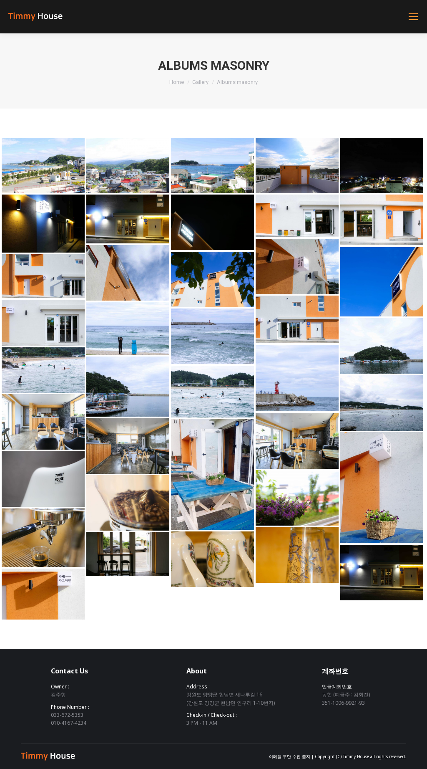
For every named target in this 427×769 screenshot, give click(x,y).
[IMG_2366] (381, 403)
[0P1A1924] (127, 446)
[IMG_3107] (127, 503)
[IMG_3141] (297, 216)
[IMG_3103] (297, 498)
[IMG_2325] (43, 370)
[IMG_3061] (127, 219)
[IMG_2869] (297, 266)
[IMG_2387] (381, 346)
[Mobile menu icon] (413, 16)
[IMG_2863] (381, 281)
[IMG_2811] (127, 165)
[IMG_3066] (43, 224)
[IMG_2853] (127, 273)
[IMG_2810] (43, 165)
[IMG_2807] (212, 165)
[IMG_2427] (212, 336)
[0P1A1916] (297, 441)
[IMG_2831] (212, 279)
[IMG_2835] (43, 276)
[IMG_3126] (381, 220)
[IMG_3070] (212, 222)
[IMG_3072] (381, 572)
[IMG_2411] (127, 328)
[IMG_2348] (212, 391)
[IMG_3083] (381, 165)
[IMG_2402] (297, 378)
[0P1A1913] (43, 422)
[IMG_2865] (43, 594)
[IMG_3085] (43, 479)
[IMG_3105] (43, 537)
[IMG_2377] (127, 387)
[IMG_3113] (297, 555)
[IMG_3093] (127, 554)
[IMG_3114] (212, 559)
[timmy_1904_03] (381, 487)
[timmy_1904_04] (212, 474)
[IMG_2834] (297, 319)
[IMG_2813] (297, 165)
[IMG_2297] (43, 323)
